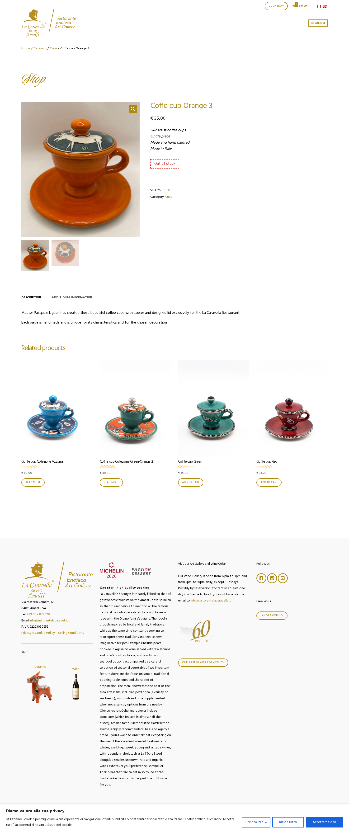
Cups (53, 48)
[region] (174, 818)
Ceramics (40, 48)
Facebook (261, 578)
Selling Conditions (71, 633)
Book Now (276, 6)
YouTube (283, 578)
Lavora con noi (271, 615)
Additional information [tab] (72, 297)
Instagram (272, 578)
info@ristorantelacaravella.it (49, 620)
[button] (133, 109)
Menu (319, 23)
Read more (33, 482)
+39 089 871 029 (38, 614)
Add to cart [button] (190, 482)
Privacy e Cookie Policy (38, 633)
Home (25, 48)
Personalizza (254, 822)
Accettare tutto (324, 822)
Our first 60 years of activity (203, 662)
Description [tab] (31, 297)
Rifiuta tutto (288, 822)
